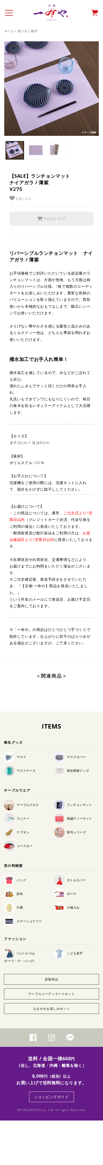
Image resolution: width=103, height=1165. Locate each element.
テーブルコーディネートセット (51, 994)
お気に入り (23, 199)
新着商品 (51, 979)
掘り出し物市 (28, 31)
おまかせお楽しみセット (51, 1008)
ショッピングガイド (51, 1096)
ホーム (9, 31)
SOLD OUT (54, 218)
